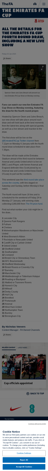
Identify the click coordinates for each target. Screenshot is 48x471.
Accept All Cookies (24, 467)
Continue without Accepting (37, 424)
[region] (24, 445)
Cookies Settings (24, 453)
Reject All (24, 460)
